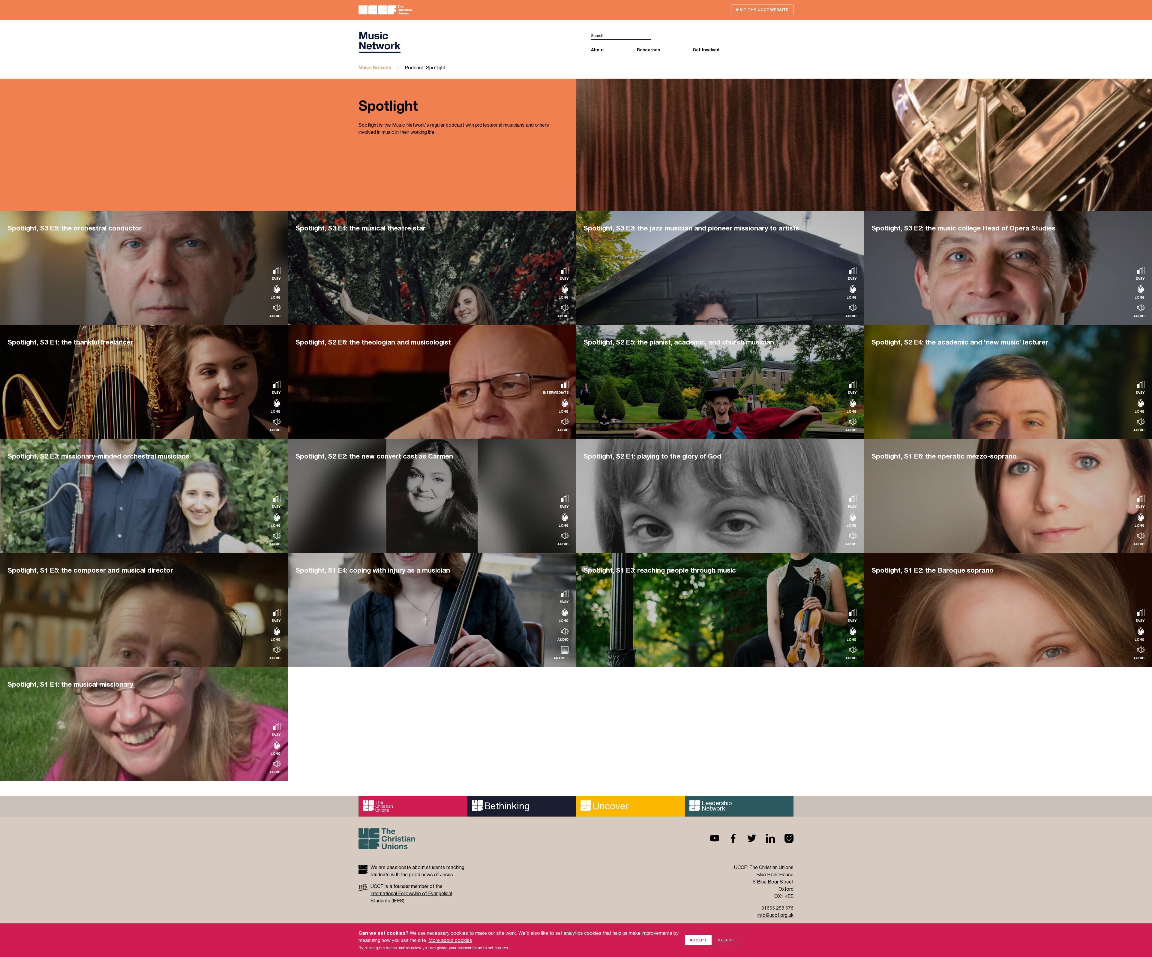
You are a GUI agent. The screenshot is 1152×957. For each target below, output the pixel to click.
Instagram (784, 838)
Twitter (747, 838)
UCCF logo (467, 42)
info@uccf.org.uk (776, 915)
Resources (648, 49)
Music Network (374, 67)
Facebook (728, 838)
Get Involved (706, 49)
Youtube (709, 838)
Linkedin (765, 838)
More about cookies (450, 940)
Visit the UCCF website (762, 9)
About (597, 49)
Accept (698, 939)
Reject (726, 939)
